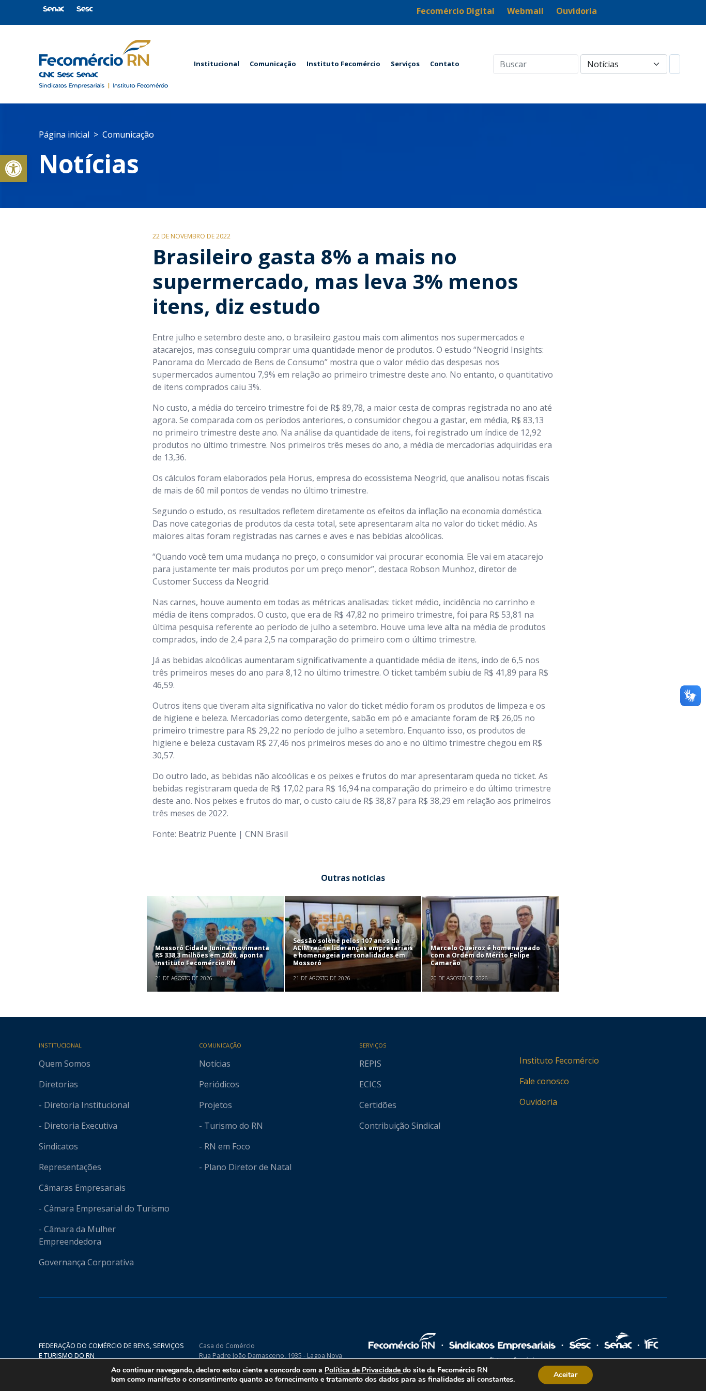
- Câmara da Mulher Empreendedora (77, 1235)
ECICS (370, 1084)
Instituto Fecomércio (343, 63)
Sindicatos (58, 1146)
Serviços (405, 63)
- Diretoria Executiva (78, 1125)
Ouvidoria (538, 1102)
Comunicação (273, 63)
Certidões (377, 1105)
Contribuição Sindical (399, 1125)
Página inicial (64, 134)
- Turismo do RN (231, 1125)
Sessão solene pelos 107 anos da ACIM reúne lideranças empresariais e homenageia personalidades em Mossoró (353, 951)
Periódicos (219, 1084)
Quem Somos (64, 1063)
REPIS (370, 1063)
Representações (70, 1167)
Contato (444, 63)
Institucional (216, 63)
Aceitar (565, 1375)
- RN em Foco (224, 1146)
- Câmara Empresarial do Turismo (104, 1208)
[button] (13, 168)
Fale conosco (544, 1081)
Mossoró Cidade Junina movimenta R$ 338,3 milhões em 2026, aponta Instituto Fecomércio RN (212, 955)
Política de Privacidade (364, 1370)
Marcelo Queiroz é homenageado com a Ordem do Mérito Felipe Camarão (485, 955)
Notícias (89, 164)
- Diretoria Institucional (84, 1105)
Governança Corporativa (86, 1262)
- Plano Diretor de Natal (245, 1167)
